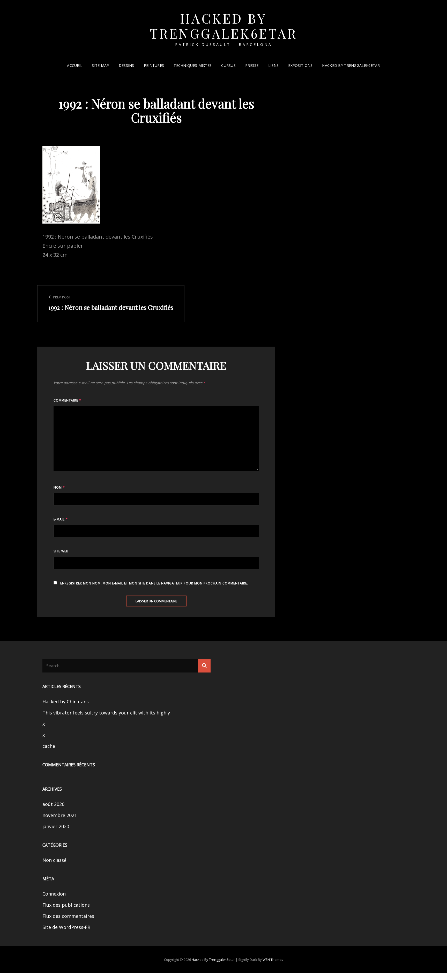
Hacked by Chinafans (65, 701)
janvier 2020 (55, 826)
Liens (273, 65)
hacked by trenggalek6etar (223, 26)
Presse (252, 65)
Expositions (300, 65)
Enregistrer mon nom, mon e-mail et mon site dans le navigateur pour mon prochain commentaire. (154, 583)
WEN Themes (273, 959)
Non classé (54, 860)
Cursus (228, 65)
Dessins (126, 65)
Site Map (100, 65)
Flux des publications (66, 905)
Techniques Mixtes (193, 65)
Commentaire (67, 400)
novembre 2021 (59, 815)
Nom (59, 487)
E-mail (61, 519)
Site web (61, 551)
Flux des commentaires (68, 916)
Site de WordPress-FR (66, 927)
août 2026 (53, 804)
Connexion (54, 894)
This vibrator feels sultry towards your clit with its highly (106, 713)
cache (48, 746)
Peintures (154, 65)
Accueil (74, 65)
